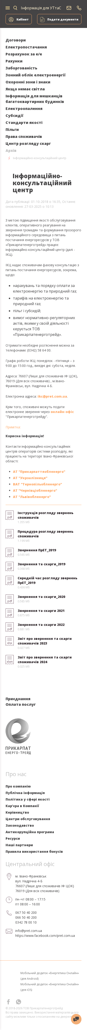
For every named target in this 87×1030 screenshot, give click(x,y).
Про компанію (18, 786)
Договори (16, 40)
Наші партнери (19, 845)
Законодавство (20, 825)
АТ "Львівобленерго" (32, 497)
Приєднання (18, 698)
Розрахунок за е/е (24, 54)
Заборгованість (21, 68)
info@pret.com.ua (28, 930)
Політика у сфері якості (28, 799)
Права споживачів (24, 136)
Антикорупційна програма (30, 832)
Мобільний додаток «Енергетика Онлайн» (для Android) (49, 976)
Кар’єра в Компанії (22, 806)
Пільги (12, 129)
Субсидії (14, 115)
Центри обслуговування (28, 819)
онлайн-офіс (62, 411)
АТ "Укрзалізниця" (30, 478)
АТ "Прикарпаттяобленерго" (39, 471)
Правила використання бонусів (34, 851)
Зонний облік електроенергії (36, 75)
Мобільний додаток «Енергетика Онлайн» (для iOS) (49, 987)
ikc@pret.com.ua (52, 396)
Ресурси (13, 838)
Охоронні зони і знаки (28, 82)
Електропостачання (26, 47)
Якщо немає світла (25, 89)
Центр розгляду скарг (28, 143)
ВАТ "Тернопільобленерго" (37, 484)
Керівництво (17, 812)
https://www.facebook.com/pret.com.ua (45, 935)
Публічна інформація (25, 793)
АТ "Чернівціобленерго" (35, 490)
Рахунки (14, 61)
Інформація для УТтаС (41, 7)
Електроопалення (24, 108)
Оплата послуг (21, 704)
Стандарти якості (24, 122)
